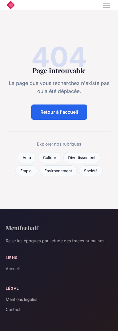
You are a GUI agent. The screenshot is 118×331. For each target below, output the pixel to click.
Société (91, 171)
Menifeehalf (22, 228)
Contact (13, 309)
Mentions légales (21, 299)
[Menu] (106, 5)
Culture (49, 157)
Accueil (12, 268)
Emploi (26, 171)
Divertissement (81, 157)
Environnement (58, 171)
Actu (27, 157)
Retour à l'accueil (59, 112)
